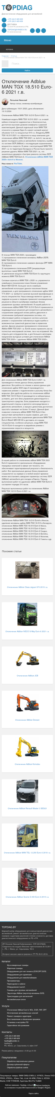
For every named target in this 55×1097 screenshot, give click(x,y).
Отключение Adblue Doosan (27, 719)
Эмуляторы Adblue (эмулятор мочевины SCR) (25, 993)
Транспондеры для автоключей (19, 996)
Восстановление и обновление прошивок (23, 1019)
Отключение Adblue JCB (27, 675)
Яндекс (48, 1087)
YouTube (18, 163)
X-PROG (40, 1075)
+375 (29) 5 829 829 (15, 21)
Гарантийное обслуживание (18, 1025)
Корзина (9, 49)
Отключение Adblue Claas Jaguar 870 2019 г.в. (27, 587)
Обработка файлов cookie (17, 1067)
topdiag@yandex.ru (17, 29)
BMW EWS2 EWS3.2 (27, 1075)
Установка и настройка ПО (17, 1022)
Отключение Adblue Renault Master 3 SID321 (27, 808)
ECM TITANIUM (12, 1081)
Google (40, 1087)
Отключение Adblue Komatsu (27, 764)
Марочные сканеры (15, 968)
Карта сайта (33, 1093)
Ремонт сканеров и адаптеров (19, 1016)
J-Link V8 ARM (30, 1078)
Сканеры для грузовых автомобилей (22, 990)
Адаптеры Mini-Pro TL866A (31, 1081)
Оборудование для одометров (19, 974)
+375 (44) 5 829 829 (15, 19)
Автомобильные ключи (16, 999)
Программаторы (13, 980)
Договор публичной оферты (18, 1064)
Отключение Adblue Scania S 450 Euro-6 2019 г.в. (27, 896)
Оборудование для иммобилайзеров (22, 977)
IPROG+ (9, 1078)
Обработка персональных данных (20, 1061)
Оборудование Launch (16, 987)
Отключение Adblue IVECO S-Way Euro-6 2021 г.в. (27, 631)
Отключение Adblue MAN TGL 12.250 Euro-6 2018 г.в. (27, 852)
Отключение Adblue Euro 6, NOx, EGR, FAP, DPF (27, 1009)
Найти (27, 70)
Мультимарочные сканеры (17, 965)
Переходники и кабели (16, 983)
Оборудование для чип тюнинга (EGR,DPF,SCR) (26, 971)
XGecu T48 (18, 1078)
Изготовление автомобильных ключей (22, 1013)
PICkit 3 (40, 1078)
